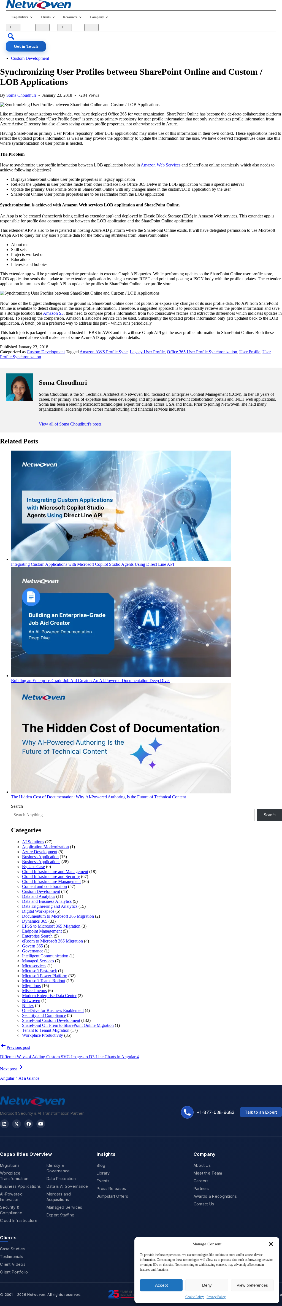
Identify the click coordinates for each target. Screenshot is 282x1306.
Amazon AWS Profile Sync (104, 351)
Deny (207, 1285)
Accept (161, 1285)
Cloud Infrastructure (18, 1220)
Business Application (40, 856)
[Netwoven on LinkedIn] (4, 1123)
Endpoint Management (42, 931)
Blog (101, 1165)
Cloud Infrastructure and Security (51, 876)
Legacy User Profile (147, 351)
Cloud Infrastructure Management (51, 881)
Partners (201, 1188)
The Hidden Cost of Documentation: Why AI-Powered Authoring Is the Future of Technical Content (99, 797)
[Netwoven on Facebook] (28, 1123)
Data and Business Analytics (47, 901)
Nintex (28, 1005)
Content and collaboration (44, 886)
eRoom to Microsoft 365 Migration (52, 941)
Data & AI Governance (67, 1186)
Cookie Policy (194, 1297)
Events (103, 1180)
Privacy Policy (216, 1297)
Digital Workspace (38, 911)
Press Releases (111, 1188)
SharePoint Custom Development (51, 1020)
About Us (202, 1165)
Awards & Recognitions (215, 1196)
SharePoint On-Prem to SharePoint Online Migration (68, 1025)
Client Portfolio (14, 1272)
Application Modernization (45, 846)
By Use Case (33, 866)
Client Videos (12, 1264)
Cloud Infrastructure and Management (55, 871)
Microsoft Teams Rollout (43, 980)
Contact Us (204, 1204)
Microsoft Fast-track (39, 970)
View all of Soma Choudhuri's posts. (70, 424)
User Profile (249, 351)
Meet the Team (208, 1173)
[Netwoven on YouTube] (40, 1123)
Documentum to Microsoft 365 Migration (58, 916)
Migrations (31, 985)
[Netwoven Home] (32, 1104)
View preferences (252, 1285)
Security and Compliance (44, 1015)
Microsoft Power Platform (44, 975)
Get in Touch (26, 46)
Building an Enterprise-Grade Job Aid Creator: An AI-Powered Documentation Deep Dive (90, 680)
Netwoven (31, 1000)
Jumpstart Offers (112, 1196)
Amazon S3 (53, 313)
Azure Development (39, 851)
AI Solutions (33, 841)
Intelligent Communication (45, 956)
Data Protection (61, 1178)
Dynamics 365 (34, 921)
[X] (16, 1123)
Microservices (34, 965)
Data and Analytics (38, 896)
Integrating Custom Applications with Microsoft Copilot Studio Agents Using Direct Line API (93, 564)
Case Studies (12, 1248)
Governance (32, 951)
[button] (271, 1244)
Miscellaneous (34, 990)
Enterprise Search (37, 936)
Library (103, 1173)
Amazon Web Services (160, 165)
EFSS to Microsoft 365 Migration (51, 926)
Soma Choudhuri (21, 95)
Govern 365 (32, 946)
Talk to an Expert (261, 1112)
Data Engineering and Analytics (49, 906)
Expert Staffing (61, 1215)
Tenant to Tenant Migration (45, 1030)
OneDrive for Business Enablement (53, 1010)
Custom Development (30, 58)
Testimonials (11, 1256)
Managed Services (38, 960)
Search (17, 806)
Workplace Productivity (42, 1035)
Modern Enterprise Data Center (49, 995)
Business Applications (41, 861)
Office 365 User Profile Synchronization (202, 351)
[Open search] (11, 36)
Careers (201, 1180)
